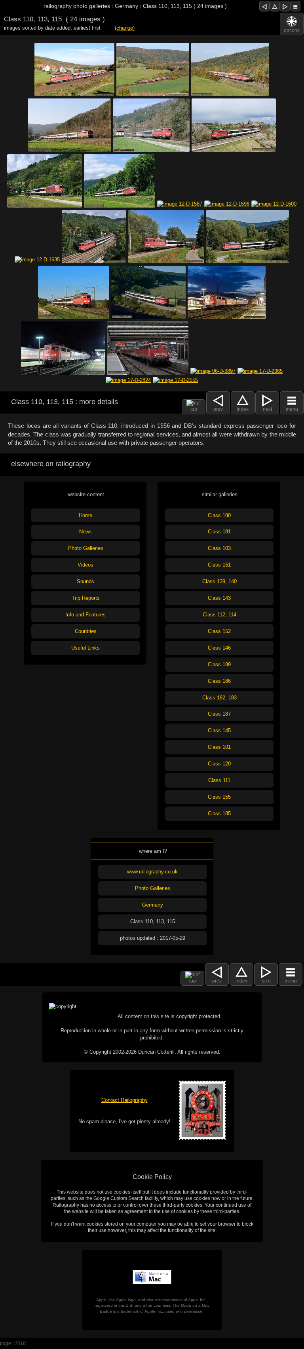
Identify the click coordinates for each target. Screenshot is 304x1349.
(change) (125, 28)
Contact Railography (124, 1100)
